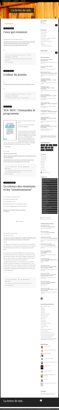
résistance (30, 170)
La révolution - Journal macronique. (49, 111)
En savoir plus (48, 409)
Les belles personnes (46, 195)
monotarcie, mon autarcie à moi (47, 332)
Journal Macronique (45, 191)
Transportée (43, 44)
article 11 (19, 172)
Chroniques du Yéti (44, 326)
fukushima (55, 145)
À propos (23, 1)
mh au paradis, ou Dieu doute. (46, 41)
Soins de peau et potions (47, 207)
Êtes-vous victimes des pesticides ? (47, 335)
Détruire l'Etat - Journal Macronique (49, 73)
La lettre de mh (45, 193)
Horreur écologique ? (44, 330)
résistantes (7, 60)
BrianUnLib (43, 232)
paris (47, 145)
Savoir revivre (43, 320)
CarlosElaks (43, 226)
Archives (15, 1)
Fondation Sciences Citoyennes (46, 329)
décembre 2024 (44, 156)
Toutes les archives (46, 172)
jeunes (26, 58)
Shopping (44, 205)
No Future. (43, 67)
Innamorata (43, 309)
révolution (16, 58)
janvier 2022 (43, 161)
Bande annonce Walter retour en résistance (14, 210)
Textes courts (44, 209)
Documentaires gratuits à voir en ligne (48, 333)
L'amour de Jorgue (44, 32)
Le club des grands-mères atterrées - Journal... (49, 260)
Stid (41, 251)
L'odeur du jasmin (15, 74)
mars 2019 (43, 167)
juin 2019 (42, 162)
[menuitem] (7, 1)
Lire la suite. (8, 146)
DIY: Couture (44, 187)
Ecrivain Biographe (45, 189)
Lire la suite (52, 394)
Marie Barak (43, 282)
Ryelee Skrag (43, 245)
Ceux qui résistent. (15, 32)
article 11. (26, 126)
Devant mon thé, (13, 55)
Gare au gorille (43, 36)
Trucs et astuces (45, 213)
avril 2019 (42, 165)
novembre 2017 (44, 170)
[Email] (42, 299)
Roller (52, 147)
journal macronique (49, 150)
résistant (14, 283)
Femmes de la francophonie (46, 323)
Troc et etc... (44, 211)
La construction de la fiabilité (46, 45)
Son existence (43, 33)
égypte (12, 58)
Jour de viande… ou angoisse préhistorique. (49, 38)
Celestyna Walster (45, 238)
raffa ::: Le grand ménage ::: (46, 306)
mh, (41, 259)
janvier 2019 (43, 169)
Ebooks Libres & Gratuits (45, 314)
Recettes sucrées (45, 202)
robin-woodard (43, 324)
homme (20, 58)
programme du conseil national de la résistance (17, 170)
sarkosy (50, 145)
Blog (43, 182)
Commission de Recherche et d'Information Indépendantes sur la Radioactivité (49, 339)
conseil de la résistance (21, 283)
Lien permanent (10, 62)
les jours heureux (8, 172)
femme (23, 58)
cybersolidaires (43, 321)
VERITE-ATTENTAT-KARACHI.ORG (46, 337)
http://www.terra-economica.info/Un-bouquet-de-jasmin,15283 (18, 84)
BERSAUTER (43, 266)
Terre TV (42, 327)
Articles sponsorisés (46, 180)
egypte (9, 58)
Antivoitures (43, 312)
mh (49, 147)
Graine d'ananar (44, 35)
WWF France (43, 318)
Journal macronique (45, 274)
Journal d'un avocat (44, 315)
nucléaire (42, 150)
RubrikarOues (44, 204)
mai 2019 (42, 164)
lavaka (7, 211)
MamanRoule (44, 196)
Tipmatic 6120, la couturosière (46, 252)
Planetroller (43, 310)
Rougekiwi (42, 307)
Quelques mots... (44, 60)
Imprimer (16, 56)
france (46, 147)
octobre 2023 (43, 159)
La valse (42, 42)
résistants (29, 58)
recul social (28, 283)
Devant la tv (44, 184)
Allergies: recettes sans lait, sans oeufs (49, 179)
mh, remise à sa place (45, 39)
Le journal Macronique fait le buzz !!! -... (48, 275)
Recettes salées (45, 200)
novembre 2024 (44, 158)
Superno (12, 206)
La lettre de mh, (6, 1)
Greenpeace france (44, 317)
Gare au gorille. (51, 226)
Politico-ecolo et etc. (21, 55)
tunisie (18, 97)
